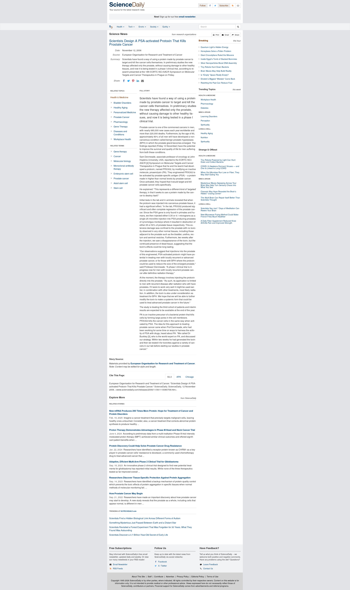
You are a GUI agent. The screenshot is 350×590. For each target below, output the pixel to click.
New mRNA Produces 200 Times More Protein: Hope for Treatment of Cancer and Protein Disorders (151, 412)
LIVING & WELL (205, 129)
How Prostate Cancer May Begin (126, 493)
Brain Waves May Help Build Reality (216, 71)
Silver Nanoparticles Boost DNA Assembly (219, 63)
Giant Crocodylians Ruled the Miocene (217, 55)
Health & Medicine (119, 97)
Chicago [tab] (190, 376)
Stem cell (118, 188)
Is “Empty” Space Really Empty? (215, 74)
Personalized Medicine (125, 112)
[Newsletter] (238, 5)
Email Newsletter (120, 564)
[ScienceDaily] (127, 4)
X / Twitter (162, 565)
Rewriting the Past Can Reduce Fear (216, 82)
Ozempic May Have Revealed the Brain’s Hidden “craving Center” (218, 192)
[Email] (142, 80)
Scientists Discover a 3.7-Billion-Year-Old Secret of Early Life (138, 534)
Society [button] (153, 26)
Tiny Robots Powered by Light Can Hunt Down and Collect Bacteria (218, 161)
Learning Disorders (209, 116)
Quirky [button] (165, 26)
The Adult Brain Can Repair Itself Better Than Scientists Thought (220, 198)
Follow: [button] (203, 5)
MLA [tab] (169, 376)
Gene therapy (120, 151)
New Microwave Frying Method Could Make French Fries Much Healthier (219, 215)
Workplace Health (122, 139)
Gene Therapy (121, 126)
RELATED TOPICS (117, 91)
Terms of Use (212, 576)
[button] (216, 35)
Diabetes (204, 108)
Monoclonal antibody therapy (124, 167)
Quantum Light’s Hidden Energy (214, 47)
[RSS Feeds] (232, 5)
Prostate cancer (121, 178)
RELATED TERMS (117, 145)
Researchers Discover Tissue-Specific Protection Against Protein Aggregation (150, 477)
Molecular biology (122, 161)
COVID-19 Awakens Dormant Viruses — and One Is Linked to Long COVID (220, 167)
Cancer (117, 156)
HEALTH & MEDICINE (207, 95)
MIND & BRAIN (204, 112)
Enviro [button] (142, 26)
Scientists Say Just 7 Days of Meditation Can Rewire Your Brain (220, 209)
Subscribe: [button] (224, 5)
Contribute (158, 576)
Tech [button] (130, 26)
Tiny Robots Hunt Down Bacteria (215, 67)
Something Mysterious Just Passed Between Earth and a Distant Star (142, 522)
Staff (149, 576)
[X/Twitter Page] (215, 5)
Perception (205, 120)
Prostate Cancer (121, 117)
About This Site (138, 576)
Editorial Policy (197, 576)
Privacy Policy (183, 576)
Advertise (170, 576)
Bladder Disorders (122, 102)
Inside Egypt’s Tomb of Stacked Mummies (219, 59)
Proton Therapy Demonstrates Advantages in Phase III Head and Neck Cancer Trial (152, 429)
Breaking (203, 40)
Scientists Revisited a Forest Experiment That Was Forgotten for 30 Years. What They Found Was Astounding (150, 529)
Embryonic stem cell (123, 173)
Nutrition (204, 137)
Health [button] (120, 26)
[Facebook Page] (210, 5)
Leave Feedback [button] (210, 564)
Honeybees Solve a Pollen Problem (216, 51)
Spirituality (205, 124)
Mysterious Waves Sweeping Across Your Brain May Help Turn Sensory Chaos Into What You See (218, 185)
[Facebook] (124, 80)
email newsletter (187, 16)
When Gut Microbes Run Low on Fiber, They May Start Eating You (220, 173)
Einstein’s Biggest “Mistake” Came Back (218, 78)
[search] (238, 26)
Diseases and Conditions (120, 133)
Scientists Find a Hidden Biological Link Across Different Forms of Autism (144, 518)
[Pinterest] (133, 80)
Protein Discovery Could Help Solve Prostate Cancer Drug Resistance (145, 445)
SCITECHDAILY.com (128, 511)
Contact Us (208, 568)
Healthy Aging (120, 107)
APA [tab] (179, 376)
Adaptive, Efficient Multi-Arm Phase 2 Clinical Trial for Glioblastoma (143, 461)
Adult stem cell (121, 183)
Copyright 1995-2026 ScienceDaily (126, 580)
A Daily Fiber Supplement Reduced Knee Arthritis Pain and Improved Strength (218, 221)
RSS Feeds (118, 568)
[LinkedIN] (137, 80)
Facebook (162, 561)
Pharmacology (121, 121)
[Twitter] (128, 80)
